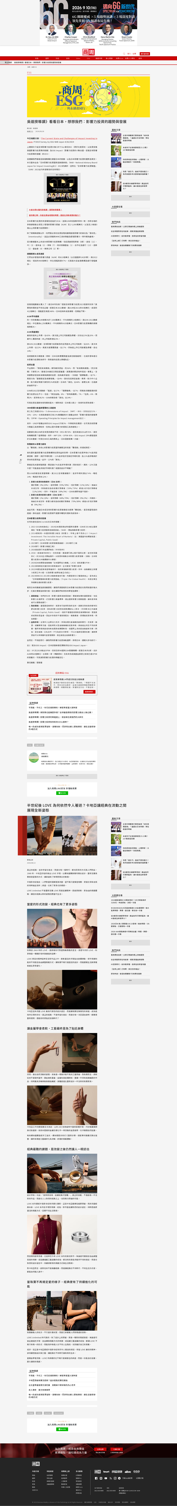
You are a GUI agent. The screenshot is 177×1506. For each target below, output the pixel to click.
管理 (33, 1484)
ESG (88, 58)
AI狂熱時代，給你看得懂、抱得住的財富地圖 (128, 236)
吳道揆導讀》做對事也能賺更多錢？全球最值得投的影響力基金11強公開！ (61, 712)
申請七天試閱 (65, 1487)
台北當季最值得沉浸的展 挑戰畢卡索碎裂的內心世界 (52, 1385)
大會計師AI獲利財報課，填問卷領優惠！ (45, 209)
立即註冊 (100, 1449)
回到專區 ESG (62, 672)
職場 (33, 1487)
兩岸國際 (64, 1478)
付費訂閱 (116, 1449)
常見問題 (117, 1502)
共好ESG (35, 1490)
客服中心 (79, 1478)
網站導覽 (132, 1502)
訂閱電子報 (139, 1478)
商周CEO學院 (130, 58)
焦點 (33, 1475)
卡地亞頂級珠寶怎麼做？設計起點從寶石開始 (48, 1380)
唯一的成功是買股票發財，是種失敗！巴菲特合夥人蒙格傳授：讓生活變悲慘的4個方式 (62, 727)
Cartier (48, 1413)
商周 (28, 67)
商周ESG (30, 131)
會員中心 (79, 1490)
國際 (33, 1478)
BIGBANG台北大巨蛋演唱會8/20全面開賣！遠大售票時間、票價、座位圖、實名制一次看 (130, 909)
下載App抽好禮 (127, 1478)
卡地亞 (30, 1413)
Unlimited (58, 1413)
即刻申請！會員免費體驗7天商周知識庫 (126, 245)
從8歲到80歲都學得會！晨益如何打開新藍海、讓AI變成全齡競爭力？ (136, 186)
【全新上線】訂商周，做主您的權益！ (126, 240)
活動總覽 (79, 1484)
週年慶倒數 (145, 54)
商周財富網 (50, 1481)
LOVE (39, 1413)
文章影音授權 (102, 1502)
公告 (95, 1502)
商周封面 (64, 1475)
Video (78, 58)
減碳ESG (34, 67)
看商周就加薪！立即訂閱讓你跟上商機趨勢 (127, 226)
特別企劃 (50, 1478)
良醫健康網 (50, 1484)
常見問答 (79, 1481)
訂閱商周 (79, 1475)
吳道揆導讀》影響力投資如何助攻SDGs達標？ (49, 721)
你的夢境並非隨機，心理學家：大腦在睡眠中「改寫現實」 (136, 160)
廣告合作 (110, 1502)
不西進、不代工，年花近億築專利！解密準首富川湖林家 (53, 707)
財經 (33, 1481)
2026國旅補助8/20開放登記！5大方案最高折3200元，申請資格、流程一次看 (128, 901)
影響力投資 (39, 745)
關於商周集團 (88, 1502)
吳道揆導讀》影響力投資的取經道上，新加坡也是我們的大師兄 (56, 717)
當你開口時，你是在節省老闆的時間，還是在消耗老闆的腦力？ (55, 215)
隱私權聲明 (125, 1502)
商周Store (119, 58)
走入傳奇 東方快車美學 (39, 1389)
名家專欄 (50, 1475)
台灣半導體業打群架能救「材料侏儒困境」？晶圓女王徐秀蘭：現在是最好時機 (136, 138)
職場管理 (64, 1484)
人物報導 (64, 1481)
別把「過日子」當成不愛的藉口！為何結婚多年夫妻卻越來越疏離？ (136, 172)
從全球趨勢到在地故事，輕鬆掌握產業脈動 (127, 231)
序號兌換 (79, 1493)
